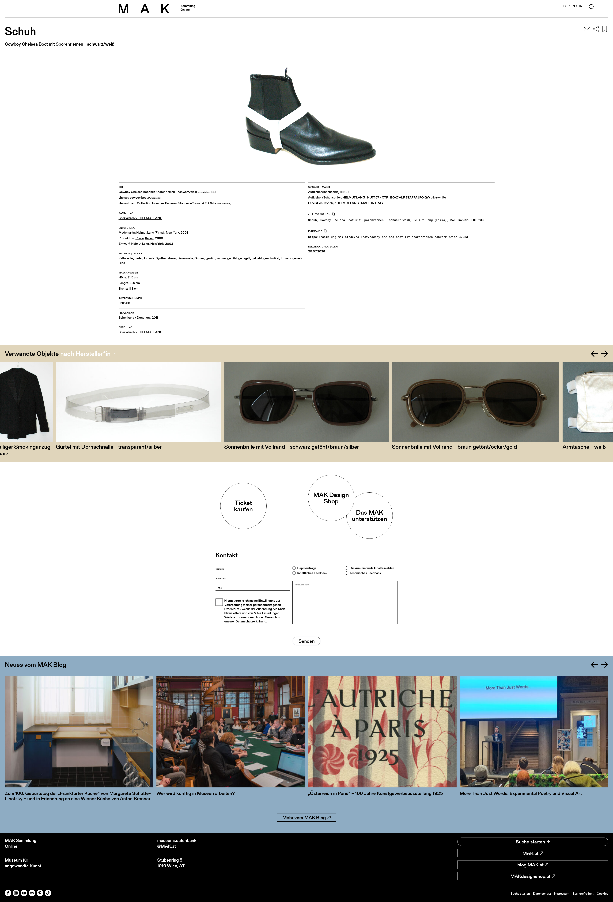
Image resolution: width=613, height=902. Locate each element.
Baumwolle (185, 258)
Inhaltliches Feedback (312, 573)
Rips (122, 263)
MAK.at (530, 853)
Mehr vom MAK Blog (304, 817)
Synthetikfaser (166, 258)
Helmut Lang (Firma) (150, 233)
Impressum (561, 893)
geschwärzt (271, 258)
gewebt (297, 258)
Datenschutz (542, 893)
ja (580, 6)
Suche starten (530, 841)
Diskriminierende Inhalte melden (372, 568)
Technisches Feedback (365, 573)
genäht (211, 258)
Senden (307, 641)
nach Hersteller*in (85, 353)
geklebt (257, 258)
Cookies (602, 893)
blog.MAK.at (530, 864)
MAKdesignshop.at (530, 876)
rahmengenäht (227, 258)
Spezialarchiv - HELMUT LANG (140, 218)
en (573, 6)
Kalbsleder (126, 258)
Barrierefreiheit (583, 893)
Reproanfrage (306, 568)
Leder (139, 258)
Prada (140, 238)
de (565, 6)
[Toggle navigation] (604, 7)
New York (172, 233)
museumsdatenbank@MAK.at (177, 843)
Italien (149, 238)
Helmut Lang (140, 244)
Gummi (199, 258)
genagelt (244, 258)
